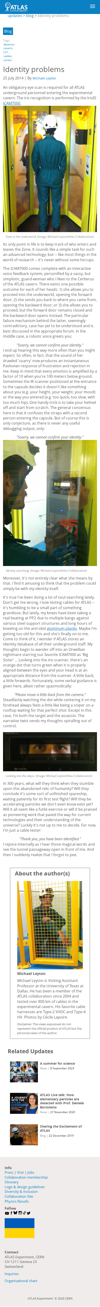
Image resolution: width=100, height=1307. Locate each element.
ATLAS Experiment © (43, 1298)
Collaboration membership (26, 1177)
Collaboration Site (19, 1196)
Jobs (30, 1172)
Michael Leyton (44, 78)
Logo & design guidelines (25, 1186)
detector (8, 44)
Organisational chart (21, 1280)
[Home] (16, 7)
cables (7, 56)
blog (30, 15)
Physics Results (17, 1201)
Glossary (12, 1182)
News (43, 1068)
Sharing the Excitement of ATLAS (61, 1128)
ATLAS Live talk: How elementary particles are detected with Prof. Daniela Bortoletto (62, 1101)
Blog (8, 31)
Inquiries (12, 1273)
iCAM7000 (11, 103)
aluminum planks (62, 628)
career (7, 60)
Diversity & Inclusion (21, 1191)
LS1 (5, 52)
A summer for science (57, 1063)
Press (9, 1172)
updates (15, 15)
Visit (20, 1172)
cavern (7, 48)
